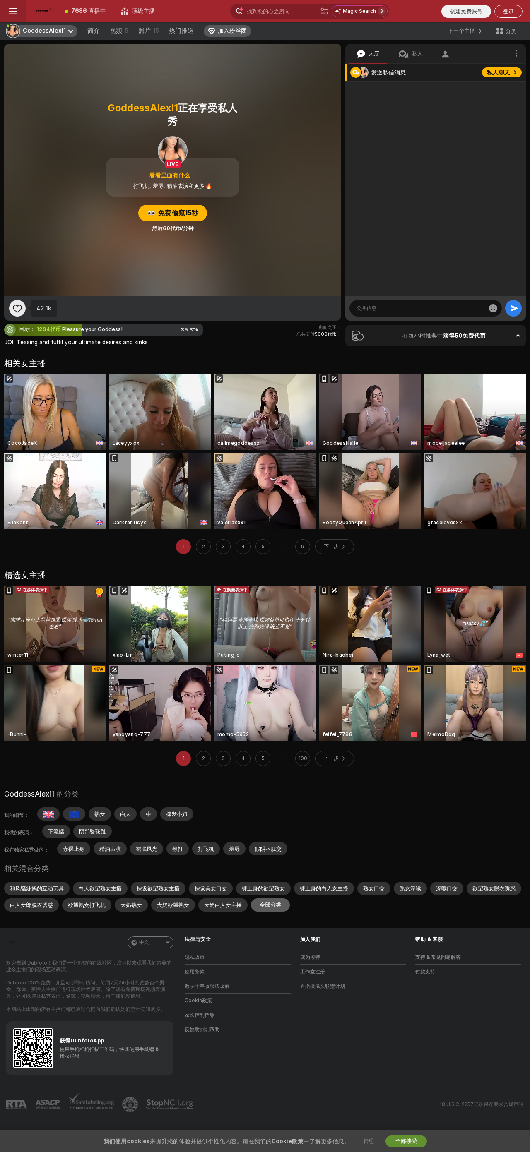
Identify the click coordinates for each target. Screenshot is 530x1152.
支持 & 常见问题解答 (438, 957)
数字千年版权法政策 (207, 986)
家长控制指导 (199, 1015)
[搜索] (324, 11)
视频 (119, 30)
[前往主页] (41, 11)
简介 (93, 30)
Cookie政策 (198, 1000)
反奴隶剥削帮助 (202, 1029)
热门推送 (181, 30)
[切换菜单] (13, 11)
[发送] (513, 308)
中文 (144, 942)
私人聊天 (498, 72)
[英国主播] (48, 814)
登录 (508, 11)
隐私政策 (195, 957)
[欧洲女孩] (74, 814)
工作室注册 (312, 971)
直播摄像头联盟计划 (322, 986)
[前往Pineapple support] (131, 1104)
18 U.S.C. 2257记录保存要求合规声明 (481, 1104)
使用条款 (195, 971)
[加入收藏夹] (17, 308)
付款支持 (425, 971)
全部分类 (270, 905)
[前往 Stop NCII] (170, 1104)
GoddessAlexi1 (29, 794)
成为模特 (310, 957)
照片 (148, 30)
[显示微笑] (493, 308)
